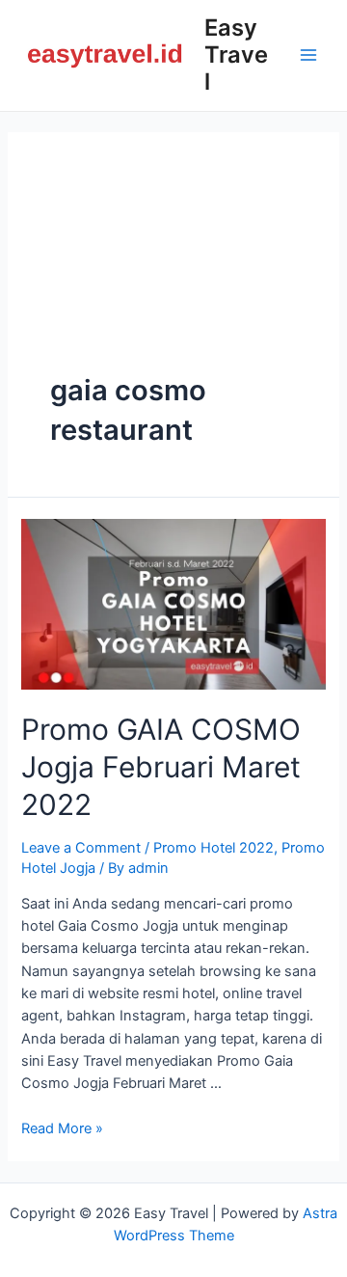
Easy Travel (236, 55)
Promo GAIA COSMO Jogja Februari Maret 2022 (161, 767)
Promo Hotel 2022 (213, 847)
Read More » (62, 1128)
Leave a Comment (81, 847)
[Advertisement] (173, 273)
